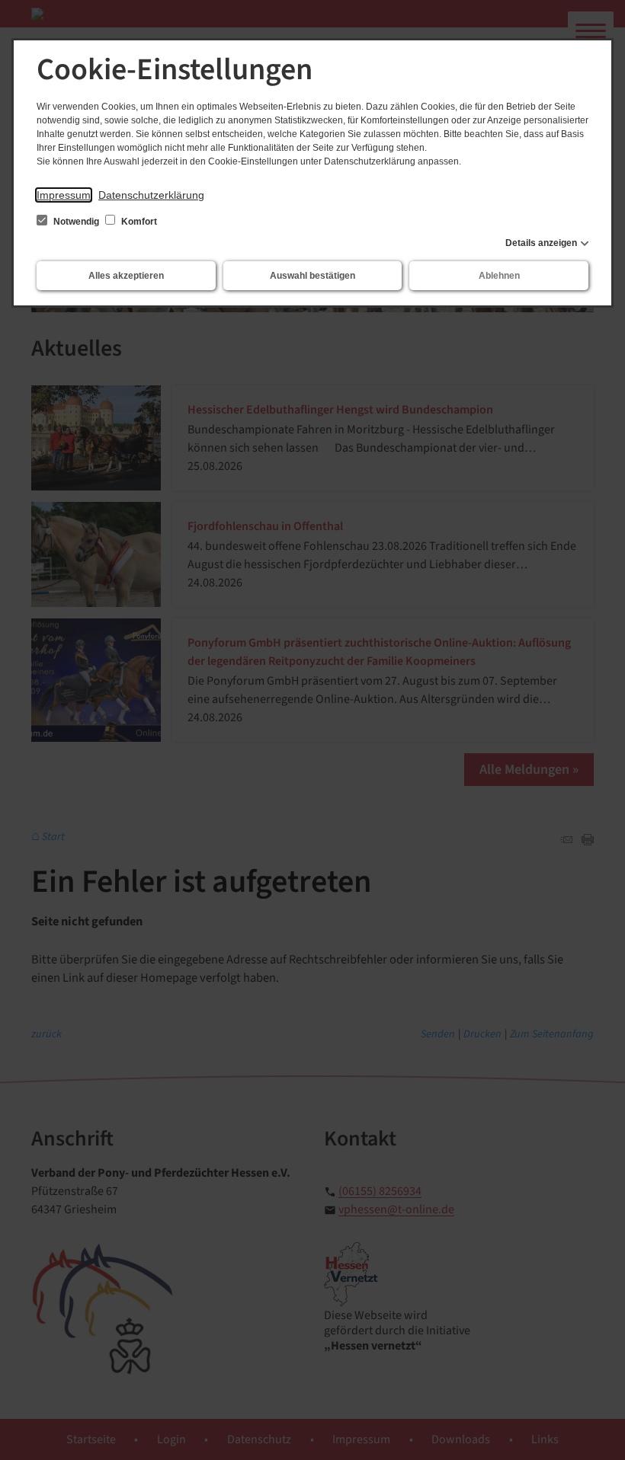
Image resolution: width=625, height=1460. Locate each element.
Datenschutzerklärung (151, 195)
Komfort (138, 221)
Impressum (64, 195)
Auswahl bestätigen (312, 275)
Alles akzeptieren (126, 275)
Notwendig (76, 221)
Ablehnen (499, 275)
